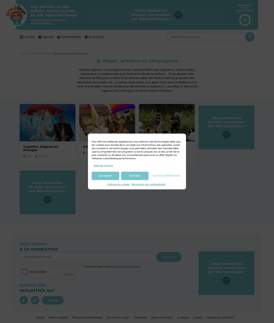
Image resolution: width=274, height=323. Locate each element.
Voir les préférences (166, 176)
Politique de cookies (118, 184)
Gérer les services (103, 165)
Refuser (135, 176)
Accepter (105, 176)
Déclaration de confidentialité (148, 184)
